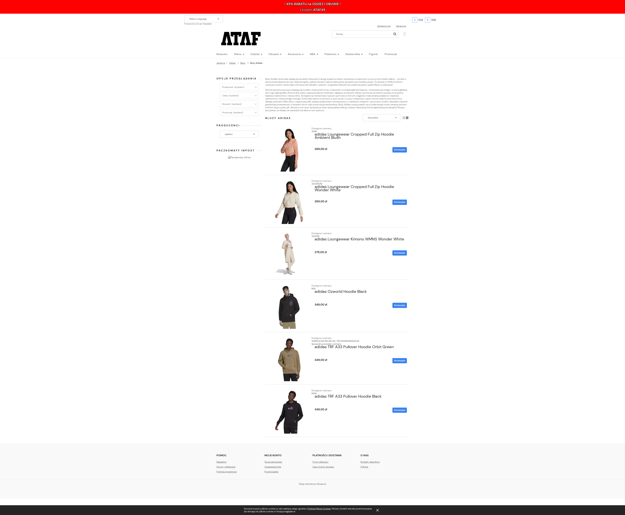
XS (313, 341)
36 (318, 183)
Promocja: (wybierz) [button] (232, 112)
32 (313, 183)
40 (352, 341)
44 (357, 341)
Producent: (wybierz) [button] (233, 87)
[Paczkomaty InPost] (239, 157)
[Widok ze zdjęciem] (404, 118)
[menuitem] (225, 54)
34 (313, 131)
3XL (326, 341)
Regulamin (221, 462)
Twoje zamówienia (273, 462)
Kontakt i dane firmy (370, 462)
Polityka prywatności (226, 471)
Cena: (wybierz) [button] (230, 95)
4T (339, 341)
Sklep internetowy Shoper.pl (312, 484)
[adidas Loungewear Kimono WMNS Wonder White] (289, 254)
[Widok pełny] (407, 118)
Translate (207, 23)
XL (314, 288)
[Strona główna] (240, 38)
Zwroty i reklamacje (225, 467)
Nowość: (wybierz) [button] (232, 104)
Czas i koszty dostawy (323, 467)
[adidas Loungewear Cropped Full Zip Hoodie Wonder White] (289, 201)
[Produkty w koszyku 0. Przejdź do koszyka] (405, 33)
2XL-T (335, 341)
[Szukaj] (395, 34)
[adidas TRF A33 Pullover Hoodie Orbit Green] (289, 359)
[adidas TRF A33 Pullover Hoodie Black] (289, 411)
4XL (330, 341)
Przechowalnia (271, 471)
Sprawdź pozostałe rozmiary (326, 343)
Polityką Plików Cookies (319, 508)
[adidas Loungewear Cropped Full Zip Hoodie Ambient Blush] (289, 149)
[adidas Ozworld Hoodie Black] (289, 306)
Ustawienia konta (272, 467)
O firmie (364, 467)
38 (315, 131)
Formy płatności (320, 462)
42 (355, 341)
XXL (323, 341)
